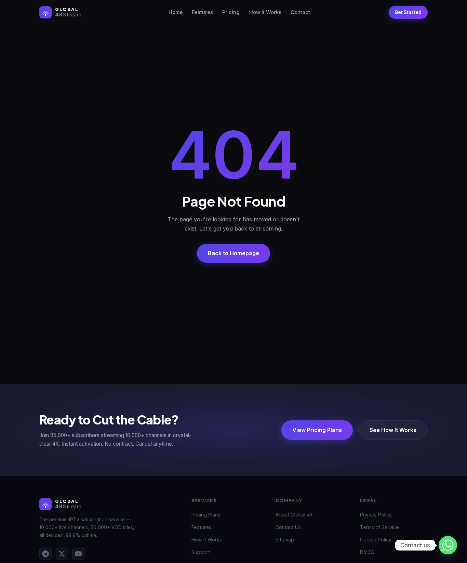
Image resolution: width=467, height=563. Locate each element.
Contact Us (288, 527)
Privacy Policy (376, 515)
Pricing (231, 13)
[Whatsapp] (448, 545)
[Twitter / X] (62, 554)
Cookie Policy (375, 539)
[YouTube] (78, 554)
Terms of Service (379, 527)
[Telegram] (45, 554)
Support (200, 552)
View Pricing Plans (317, 430)
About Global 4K (294, 515)
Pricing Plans (205, 515)
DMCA (367, 552)
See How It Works (393, 430)
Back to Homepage (233, 253)
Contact (300, 13)
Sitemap (285, 539)
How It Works (265, 13)
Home (176, 13)
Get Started (408, 12)
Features (202, 13)
